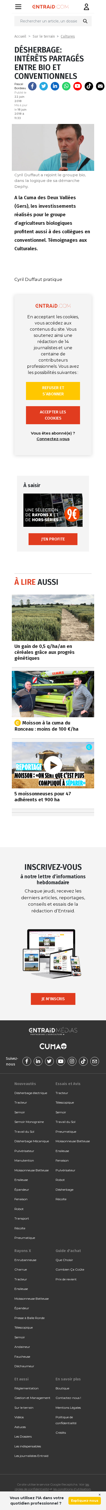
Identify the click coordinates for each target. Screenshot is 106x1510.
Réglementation (26, 1388)
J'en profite (53, 539)
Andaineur (22, 1347)
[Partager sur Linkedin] (55, 86)
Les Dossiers (23, 1436)
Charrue (20, 1269)
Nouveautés (25, 1083)
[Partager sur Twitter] (43, 86)
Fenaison (21, 1199)
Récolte (19, 1228)
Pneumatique (24, 1238)
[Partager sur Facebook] (32, 86)
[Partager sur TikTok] (89, 86)
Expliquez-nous (84, 1501)
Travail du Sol (24, 1131)
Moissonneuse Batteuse (31, 1170)
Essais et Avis (68, 1083)
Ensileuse (21, 1180)
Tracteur (20, 1102)
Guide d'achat (68, 1250)
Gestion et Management (32, 1398)
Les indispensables (27, 1446)
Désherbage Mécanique (31, 1141)
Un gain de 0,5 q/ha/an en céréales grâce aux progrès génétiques (44, 652)
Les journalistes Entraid (31, 1456)
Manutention (24, 1160)
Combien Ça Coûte (70, 1269)
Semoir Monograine (29, 1122)
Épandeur (21, 1189)
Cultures (68, 36)
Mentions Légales (68, 1407)
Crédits (61, 1432)
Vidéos (19, 1417)
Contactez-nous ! (68, 1398)
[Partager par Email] (100, 86)
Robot (19, 1209)
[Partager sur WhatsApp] (66, 86)
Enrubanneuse (25, 1260)
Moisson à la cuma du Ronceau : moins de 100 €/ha (46, 726)
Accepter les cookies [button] (53, 415)
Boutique (62, 1388)
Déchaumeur (24, 1366)
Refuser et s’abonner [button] (53, 390)
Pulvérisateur (24, 1151)
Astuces (20, 1427)
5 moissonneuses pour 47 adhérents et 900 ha (42, 797)
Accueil (20, 36)
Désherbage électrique (30, 1093)
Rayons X (22, 1250)
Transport (21, 1218)
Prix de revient (66, 1279)
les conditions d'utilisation (72, 1489)
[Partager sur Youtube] (77, 86)
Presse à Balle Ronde (29, 1318)
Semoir (19, 1112)
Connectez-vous (53, 438)
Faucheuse (22, 1356)
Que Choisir (64, 1260)
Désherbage (64, 1189)
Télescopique (65, 1102)
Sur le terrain (44, 36)
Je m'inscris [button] (53, 998)
